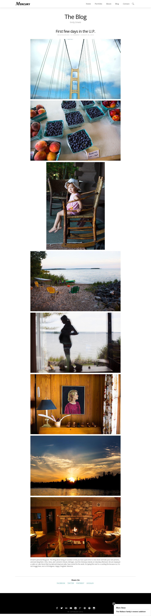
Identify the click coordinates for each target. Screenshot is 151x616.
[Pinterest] (89, 609)
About (108, 4)
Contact (126, 4)
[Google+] (80, 609)
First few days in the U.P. (75, 31)
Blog (117, 4)
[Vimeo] (75, 609)
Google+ (90, 583)
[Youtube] (71, 609)
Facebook (61, 583)
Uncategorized (63, 35)
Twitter (71, 583)
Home (88, 4)
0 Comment (75, 35)
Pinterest (80, 583)
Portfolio (98, 4)
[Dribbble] (85, 609)
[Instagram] (94, 609)
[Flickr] (66, 609)
